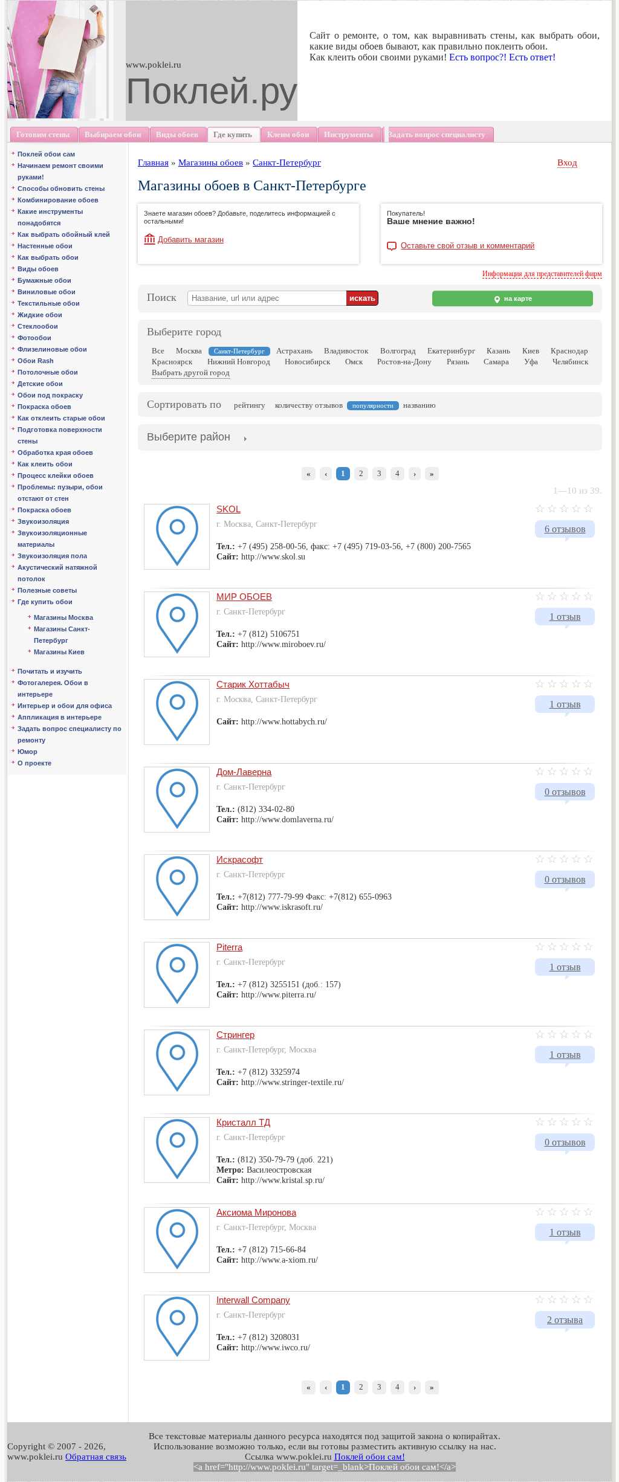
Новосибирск (307, 361)
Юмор (27, 751)
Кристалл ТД (243, 1122)
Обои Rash (36, 360)
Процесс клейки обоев (56, 475)
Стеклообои (38, 326)
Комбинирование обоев (58, 200)
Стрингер (235, 1034)
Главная (153, 162)
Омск (354, 361)
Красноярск (172, 361)
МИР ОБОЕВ (244, 596)
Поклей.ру (211, 91)
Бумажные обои (44, 280)
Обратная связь (95, 1456)
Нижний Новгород (238, 361)
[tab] (188, 438)
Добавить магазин (191, 239)
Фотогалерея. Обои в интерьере (53, 688)
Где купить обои (45, 601)
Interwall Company (253, 1300)
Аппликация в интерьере (60, 717)
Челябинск (570, 361)
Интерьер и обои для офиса (65, 705)
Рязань (458, 361)
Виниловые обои (47, 291)
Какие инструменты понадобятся (50, 217)
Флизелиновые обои (52, 349)
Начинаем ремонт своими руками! (60, 171)
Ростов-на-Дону (404, 361)
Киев (530, 350)
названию (419, 405)
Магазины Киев (59, 652)
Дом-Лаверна (243, 772)
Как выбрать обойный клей (64, 234)
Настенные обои (45, 246)
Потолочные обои (48, 372)
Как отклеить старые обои (61, 418)
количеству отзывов (309, 405)
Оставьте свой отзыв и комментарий (467, 246)
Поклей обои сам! (369, 1456)
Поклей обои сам (46, 154)
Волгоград (398, 350)
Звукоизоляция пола (52, 555)
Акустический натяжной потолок (57, 573)
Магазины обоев (210, 162)
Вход (567, 162)
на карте (517, 298)
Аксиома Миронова (256, 1212)
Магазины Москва (63, 617)
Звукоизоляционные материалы (52, 538)
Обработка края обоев (55, 452)
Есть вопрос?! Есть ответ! (502, 57)
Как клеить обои (45, 464)
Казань (498, 350)
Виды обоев (38, 268)
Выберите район (188, 437)
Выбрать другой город (191, 372)
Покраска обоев (44, 406)
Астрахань (294, 350)
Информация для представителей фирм (542, 273)
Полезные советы (47, 590)
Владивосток (346, 350)
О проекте (34, 763)
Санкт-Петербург (287, 162)
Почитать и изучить (50, 671)
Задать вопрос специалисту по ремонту (70, 734)
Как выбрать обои (48, 257)
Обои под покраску (50, 395)
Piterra (229, 947)
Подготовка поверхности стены (60, 435)
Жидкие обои (40, 314)
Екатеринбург (451, 350)
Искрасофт (239, 859)
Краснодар (569, 350)
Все (158, 350)
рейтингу (249, 405)
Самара (496, 361)
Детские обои (40, 383)
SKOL (228, 509)
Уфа (531, 361)
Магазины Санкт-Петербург (62, 634)
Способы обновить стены (61, 188)
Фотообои (34, 337)
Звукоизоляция (43, 521)
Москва (189, 350)
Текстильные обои (49, 303)
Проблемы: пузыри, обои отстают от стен (60, 492)
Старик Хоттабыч (253, 684)
